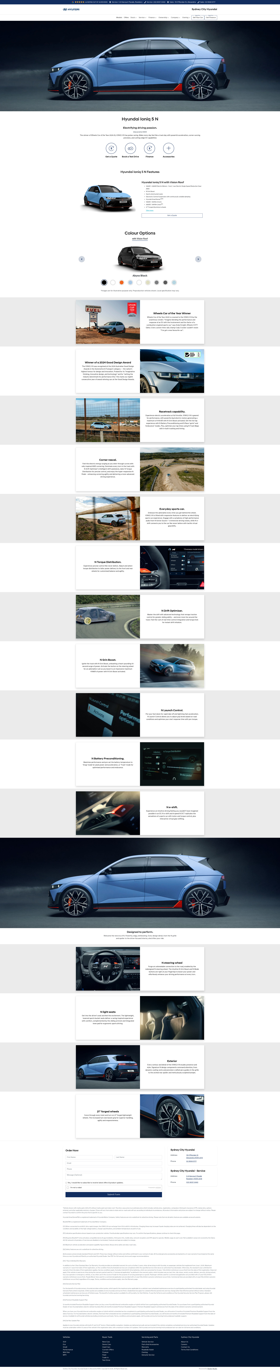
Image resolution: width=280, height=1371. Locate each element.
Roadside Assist (148, 1350)
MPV (64, 1355)
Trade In (105, 1358)
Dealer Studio (212, 1369)
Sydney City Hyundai (204, 9)
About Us (184, 1342)
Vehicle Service (148, 1342)
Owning (185, 17)
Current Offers (108, 1350)
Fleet (104, 1355)
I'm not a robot (76, 1188)
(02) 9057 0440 (159, 2)
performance (68, 1350)
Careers (184, 1344)
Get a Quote (172, 215)
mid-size (66, 1352)
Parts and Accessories (150, 1344)
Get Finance (211, 17)
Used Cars (106, 1347)
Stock (132, 17)
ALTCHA (158, 1187)
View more (149, 210)
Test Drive (106, 1360)
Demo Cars (106, 1344)
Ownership (163, 17)
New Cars (106, 1342)
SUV (64, 1342)
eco (64, 1344)
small (65, 1347)
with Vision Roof (140, 239)
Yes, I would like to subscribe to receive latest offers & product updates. (95, 1183)
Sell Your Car (198, 17)
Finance (152, 17)
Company (174, 17)
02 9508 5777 (210, 2)
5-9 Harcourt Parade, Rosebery (130, 2)
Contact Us (185, 1347)
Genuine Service (148, 1355)
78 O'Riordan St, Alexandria (185, 2)
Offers (126, 17)
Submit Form (113, 1195)
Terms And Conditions (189, 1350)
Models (119, 17)
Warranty (145, 1347)
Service (142, 17)
